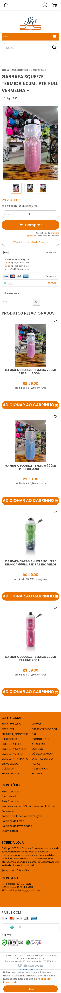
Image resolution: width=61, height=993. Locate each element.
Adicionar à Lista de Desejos (32, 242)
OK (36, 302)
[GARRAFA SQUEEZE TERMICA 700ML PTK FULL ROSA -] (30, 363)
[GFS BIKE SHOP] (30, 23)
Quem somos (10, 831)
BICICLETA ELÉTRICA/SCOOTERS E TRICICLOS (15, 734)
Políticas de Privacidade (17, 826)
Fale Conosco (10, 791)
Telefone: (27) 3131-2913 (17, 883)
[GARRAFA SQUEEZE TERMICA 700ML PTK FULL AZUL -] (30, 459)
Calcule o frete (10, 293)
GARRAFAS (37, 70)
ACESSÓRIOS (19, 70)
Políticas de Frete (13, 821)
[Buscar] (54, 47)
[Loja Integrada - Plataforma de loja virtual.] (30, 966)
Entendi (30, 989)
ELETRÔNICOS (10, 773)
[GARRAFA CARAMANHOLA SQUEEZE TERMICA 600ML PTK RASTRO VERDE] (30, 555)
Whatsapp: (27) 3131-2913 (18, 887)
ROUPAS (37, 773)
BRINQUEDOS (10, 764)
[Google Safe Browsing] (34, 942)
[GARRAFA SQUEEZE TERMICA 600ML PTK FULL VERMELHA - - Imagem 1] (16, 188)
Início (5, 70)
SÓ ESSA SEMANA (42, 754)
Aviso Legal (9, 796)
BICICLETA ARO (11, 724)
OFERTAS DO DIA (42, 759)
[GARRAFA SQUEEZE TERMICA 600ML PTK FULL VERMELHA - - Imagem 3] (43, 188)
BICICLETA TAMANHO (15, 759)
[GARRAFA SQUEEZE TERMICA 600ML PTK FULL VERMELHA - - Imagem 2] (29, 188)
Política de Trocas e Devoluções (22, 816)
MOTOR (36, 724)
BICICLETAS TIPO (12, 754)
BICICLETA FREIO (12, 744)
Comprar (33, 224)
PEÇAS (36, 764)
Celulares (8, 768)
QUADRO (37, 749)
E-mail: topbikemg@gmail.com (22, 890)
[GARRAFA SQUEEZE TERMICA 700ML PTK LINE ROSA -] (30, 650)
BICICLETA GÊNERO (14, 749)
